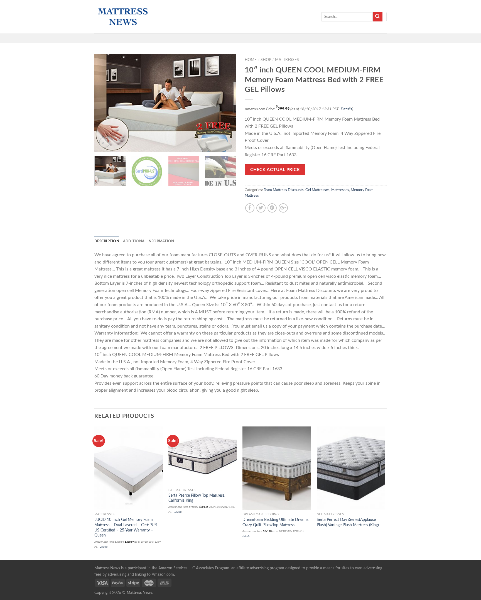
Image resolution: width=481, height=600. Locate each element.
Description (106, 241)
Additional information (148, 241)
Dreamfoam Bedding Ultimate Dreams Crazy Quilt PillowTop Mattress (275, 522)
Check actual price (275, 170)
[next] (227, 103)
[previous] (104, 103)
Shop (266, 60)
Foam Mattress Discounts (284, 190)
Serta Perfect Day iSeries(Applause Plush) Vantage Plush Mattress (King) (348, 522)
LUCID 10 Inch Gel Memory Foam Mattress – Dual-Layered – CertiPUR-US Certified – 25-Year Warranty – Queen (126, 527)
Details (346, 109)
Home (251, 60)
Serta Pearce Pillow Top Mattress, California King (196, 498)
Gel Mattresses (317, 190)
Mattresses (287, 60)
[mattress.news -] (122, 17)
